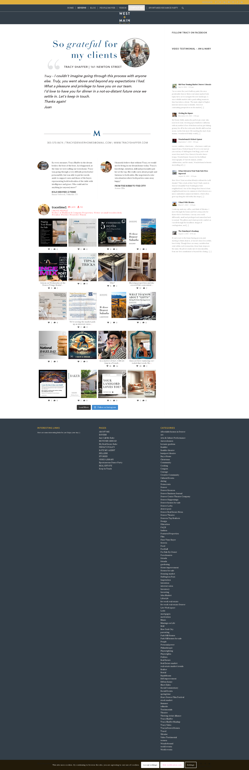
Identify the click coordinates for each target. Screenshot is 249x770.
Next (151, 91)
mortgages (165, 614)
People (164, 641)
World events (166, 749)
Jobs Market (166, 595)
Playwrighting (167, 651)
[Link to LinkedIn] (224, 2)
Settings (190, 765)
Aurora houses (167, 441)
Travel (163, 731)
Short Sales (166, 685)
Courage (164, 472)
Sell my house (166, 682)
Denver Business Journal (171, 493)
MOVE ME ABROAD (108, 441)
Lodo (163, 611)
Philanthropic (167, 648)
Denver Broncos (168, 490)
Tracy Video (166, 725)
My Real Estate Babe (108, 444)
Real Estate (166, 660)
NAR (162, 626)
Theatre (164, 712)
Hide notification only (172, 765)
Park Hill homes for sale (171, 638)
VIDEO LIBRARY (106, 459)
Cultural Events (167, 478)
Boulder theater (168, 450)
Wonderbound (167, 743)
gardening (165, 564)
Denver (164, 487)
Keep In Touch (105, 469)
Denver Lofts (166, 506)
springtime (166, 694)
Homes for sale (167, 570)
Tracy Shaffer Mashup (170, 722)
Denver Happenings (169, 499)
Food (163, 546)
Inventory (165, 589)
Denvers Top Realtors (170, 518)
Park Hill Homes (168, 635)
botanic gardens (168, 444)
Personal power (168, 645)
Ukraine (164, 734)
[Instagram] (64, 244)
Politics (164, 657)
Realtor (164, 669)
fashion (164, 530)
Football (164, 549)
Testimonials (166, 709)
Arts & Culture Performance (173, 438)
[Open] (53, 233)
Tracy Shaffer (167, 719)
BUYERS (103, 435)
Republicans (166, 675)
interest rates (167, 586)
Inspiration (166, 580)
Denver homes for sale (170, 502)
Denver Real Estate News (172, 512)
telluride (164, 706)
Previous (43, 91)
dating (163, 481)
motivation (166, 617)
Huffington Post (168, 577)
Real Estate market (169, 663)
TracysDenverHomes (170, 728)
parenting (165, 632)
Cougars (164, 469)
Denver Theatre (168, 515)
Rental (163, 672)
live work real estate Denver (173, 604)
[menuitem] (70, 8)
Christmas (165, 459)
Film (162, 536)
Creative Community (170, 475)
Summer (164, 703)
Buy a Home (166, 456)
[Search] (182, 8)
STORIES (103, 456)
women (164, 740)
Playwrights (166, 654)
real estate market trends (172, 666)
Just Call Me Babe (106, 438)
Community (166, 462)
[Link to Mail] (229, 2)
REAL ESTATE (105, 466)
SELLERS (103, 453)
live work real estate (169, 601)
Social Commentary (169, 688)
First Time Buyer (168, 540)
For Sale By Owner (169, 552)
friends (164, 558)
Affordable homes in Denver (173, 432)
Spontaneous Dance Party (110, 462)
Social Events (167, 691)
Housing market (168, 574)
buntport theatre (168, 453)
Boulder (164, 447)
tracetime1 (52, 221)
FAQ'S (163, 527)
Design (164, 521)
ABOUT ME (104, 432)
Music (163, 620)
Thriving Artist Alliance (171, 716)
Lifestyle (164, 598)
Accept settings (150, 765)
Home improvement (170, 567)
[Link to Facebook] (216, 2)
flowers (164, 543)
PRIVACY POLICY (107, 447)
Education (165, 524)
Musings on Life (168, 623)
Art (162, 435)
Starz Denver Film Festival (172, 697)
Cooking (164, 466)
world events (166, 746)
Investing (165, 592)
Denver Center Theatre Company (175, 496)
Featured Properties (170, 533)
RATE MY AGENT (107, 450)
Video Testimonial (169, 737)
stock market (166, 700)
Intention (165, 583)
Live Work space (168, 608)
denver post (166, 509)
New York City (167, 629)
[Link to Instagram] (220, 2)
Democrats (166, 484)
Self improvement (169, 678)
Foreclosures (166, 555)
